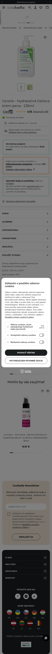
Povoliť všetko (26, 352)
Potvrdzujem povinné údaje (26, 360)
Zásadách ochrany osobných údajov (19, 317)
